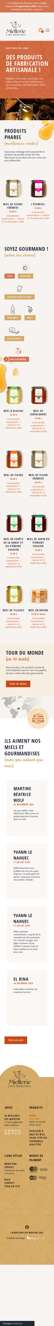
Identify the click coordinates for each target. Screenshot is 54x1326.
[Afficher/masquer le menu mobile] (48, 30)
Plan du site (12, 1186)
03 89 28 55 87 (12, 1130)
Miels (32, 1115)
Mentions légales (10, 1165)
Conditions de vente (14, 1170)
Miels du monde (37, 1121)
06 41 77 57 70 (12, 1133)
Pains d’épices (38, 1137)
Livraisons (9, 1173)
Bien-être (35, 1144)
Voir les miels (18, 683)
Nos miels (34, 1118)
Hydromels (36, 1141)
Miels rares (35, 1124)
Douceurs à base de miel (37, 1132)
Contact (9, 1183)
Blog (7, 1179)
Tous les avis (16, 1040)
